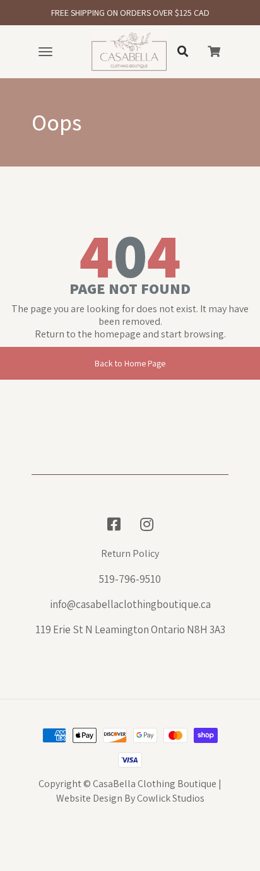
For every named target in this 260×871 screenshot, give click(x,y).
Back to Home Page (130, 363)
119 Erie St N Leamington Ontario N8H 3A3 (130, 629)
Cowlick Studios (170, 798)
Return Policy (130, 553)
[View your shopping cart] (214, 51)
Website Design (89, 798)
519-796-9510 (130, 579)
